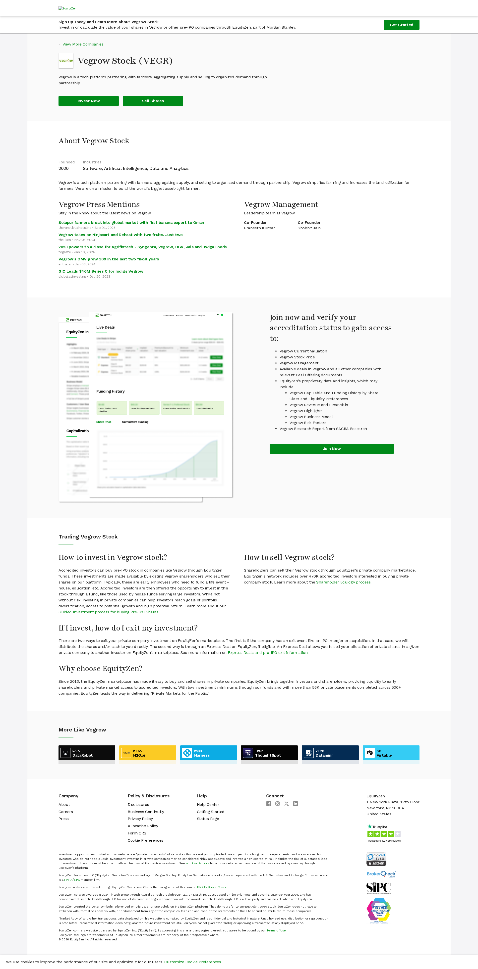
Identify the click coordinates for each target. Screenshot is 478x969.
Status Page (208, 818)
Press (63, 818)
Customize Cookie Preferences (192, 962)
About (64, 804)
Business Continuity (146, 811)
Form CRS (137, 833)
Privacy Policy (140, 818)
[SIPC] (378, 887)
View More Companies (83, 44)
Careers (66, 811)
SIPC (77, 879)
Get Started (401, 24)
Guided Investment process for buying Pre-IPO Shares (109, 612)
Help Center (208, 804)
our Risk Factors (197, 863)
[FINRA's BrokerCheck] (381, 874)
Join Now (332, 448)
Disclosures (138, 804)
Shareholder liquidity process (343, 582)
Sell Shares (153, 100)
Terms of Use (276, 930)
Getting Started (211, 811)
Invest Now (89, 100)
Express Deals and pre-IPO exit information (268, 652)
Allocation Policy (143, 826)
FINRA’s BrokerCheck (212, 887)
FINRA (68, 879)
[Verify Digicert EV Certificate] (376, 858)
